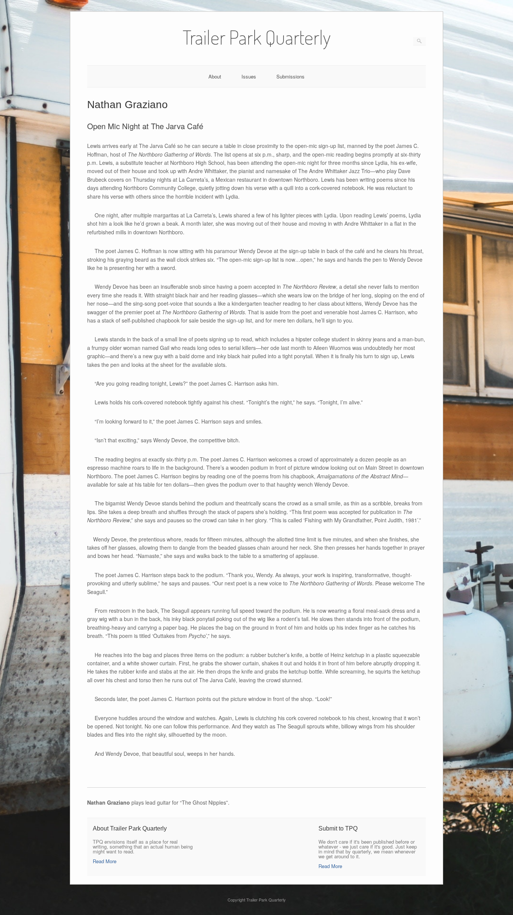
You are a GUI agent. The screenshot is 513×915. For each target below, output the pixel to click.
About (214, 76)
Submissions (290, 76)
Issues (248, 76)
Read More (104, 861)
